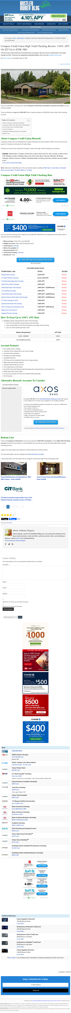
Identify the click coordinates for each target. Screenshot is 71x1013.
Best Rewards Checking (36, 454)
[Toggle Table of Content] (28, 120)
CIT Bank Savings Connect (9, 300)
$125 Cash (15, 836)
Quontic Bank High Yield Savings (11, 303)
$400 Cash (15, 797)
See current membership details (12, 163)
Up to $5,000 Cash (17, 757)
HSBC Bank (46, 168)
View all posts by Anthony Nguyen (15, 540)
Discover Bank (9, 170)
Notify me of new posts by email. (12, 606)
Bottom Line (6, 133)
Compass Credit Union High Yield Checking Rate (16, 125)
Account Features (8, 129)
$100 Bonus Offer (17, 814)
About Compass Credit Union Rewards (13, 123)
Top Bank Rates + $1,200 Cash (21, 764)
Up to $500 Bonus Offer (19, 809)
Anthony (18, 538)
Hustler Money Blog (35, 5)
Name (5, 582)
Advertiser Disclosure (54, 55)
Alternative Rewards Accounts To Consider (15, 131)
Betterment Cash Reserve (9, 310)
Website (5, 593)
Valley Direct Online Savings (10, 284)
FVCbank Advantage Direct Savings (12, 281)
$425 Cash (15, 830)
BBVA (22, 170)
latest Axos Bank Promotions (56, 428)
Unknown (16, 245)
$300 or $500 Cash (18, 825)
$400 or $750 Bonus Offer (20, 820)
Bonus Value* (12, 957)
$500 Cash (15, 784)
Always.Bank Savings (8, 274)
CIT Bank (29, 170)
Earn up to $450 (17, 776)
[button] (11, 385)
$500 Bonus (15, 789)
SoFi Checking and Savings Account (12, 307)
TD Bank (17, 170)
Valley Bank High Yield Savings (11, 287)
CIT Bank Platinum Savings (9, 278)
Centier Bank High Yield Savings (11, 294)
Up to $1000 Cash (17, 803)
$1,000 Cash (16, 848)
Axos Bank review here (39, 428)
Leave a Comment (65, 64)
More (18, 519)
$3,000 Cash (16, 770)
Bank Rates (9, 522)
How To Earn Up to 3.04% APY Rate (13, 127)
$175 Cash (15, 842)
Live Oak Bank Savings (8, 291)
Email (5, 588)
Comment (6, 564)
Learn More (20, 923)
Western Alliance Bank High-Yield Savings (14, 297)
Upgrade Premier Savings (9, 313)
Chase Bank (55, 168)
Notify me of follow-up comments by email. (15, 602)
